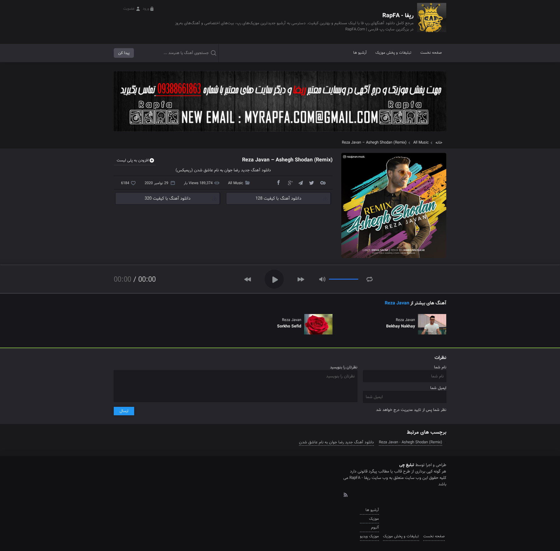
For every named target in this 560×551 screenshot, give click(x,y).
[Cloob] (322, 182)
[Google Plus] (289, 182)
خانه (438, 143)
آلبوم (375, 527)
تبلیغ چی (406, 465)
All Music (421, 143)
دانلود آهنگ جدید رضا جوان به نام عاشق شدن (336, 442)
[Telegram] (300, 182)
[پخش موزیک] (280, 133)
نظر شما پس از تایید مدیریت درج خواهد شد (411, 410)
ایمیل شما (438, 388)
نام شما (440, 367)
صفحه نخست (431, 53)
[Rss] (345, 494)
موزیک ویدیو (369, 536)
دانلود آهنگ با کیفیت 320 (167, 198)
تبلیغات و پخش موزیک (393, 53)
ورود (146, 9)
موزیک (374, 519)
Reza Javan (397, 303)
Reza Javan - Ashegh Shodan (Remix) (410, 442)
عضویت (129, 9)
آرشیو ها (360, 53)
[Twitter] (311, 182)
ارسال (124, 411)
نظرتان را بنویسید (343, 367)
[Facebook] (278, 182)
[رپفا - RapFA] (431, 22)
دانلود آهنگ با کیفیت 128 (278, 198)
